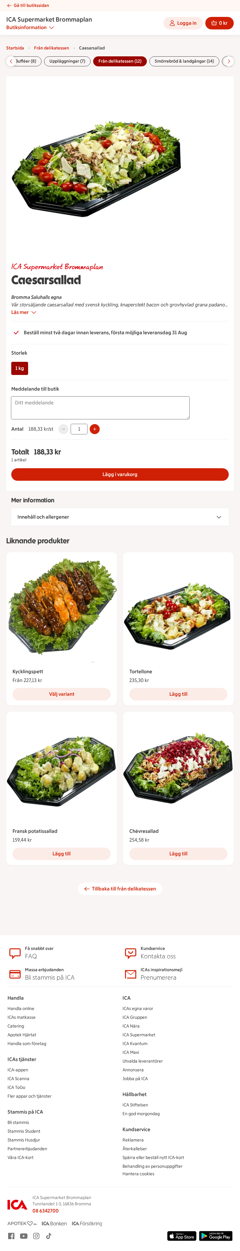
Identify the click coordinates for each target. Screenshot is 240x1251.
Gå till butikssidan (31, 5)
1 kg (19, 368)
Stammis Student (24, 1131)
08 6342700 (45, 1211)
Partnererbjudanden (27, 1148)
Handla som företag (27, 1043)
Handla (16, 998)
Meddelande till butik (35, 389)
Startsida (15, 48)
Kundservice (136, 1129)
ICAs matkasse (22, 1017)
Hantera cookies (138, 1174)
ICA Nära (131, 1026)
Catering (16, 1026)
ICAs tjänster (22, 1059)
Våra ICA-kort (20, 1157)
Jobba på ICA (135, 1078)
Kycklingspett (27, 671)
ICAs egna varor (137, 1008)
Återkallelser (134, 1148)
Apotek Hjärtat (22, 1035)
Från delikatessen (51, 48)
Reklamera (133, 1140)
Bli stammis (18, 1122)
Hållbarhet (134, 1094)
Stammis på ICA (25, 1112)
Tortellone (140, 671)
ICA (126, 998)
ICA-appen (18, 1070)
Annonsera (133, 1070)
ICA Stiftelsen (135, 1105)
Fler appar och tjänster (30, 1096)
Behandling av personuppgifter (152, 1166)
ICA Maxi (130, 1052)
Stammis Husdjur (24, 1140)
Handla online (21, 1008)
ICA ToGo (16, 1087)
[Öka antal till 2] (95, 429)
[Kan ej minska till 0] (63, 429)
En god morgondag (141, 1113)
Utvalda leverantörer (142, 1061)
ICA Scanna (18, 1078)
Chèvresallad (144, 831)
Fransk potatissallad (35, 831)
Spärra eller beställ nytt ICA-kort (153, 1157)
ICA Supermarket (138, 1035)
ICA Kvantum (135, 1043)
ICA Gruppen (134, 1017)
